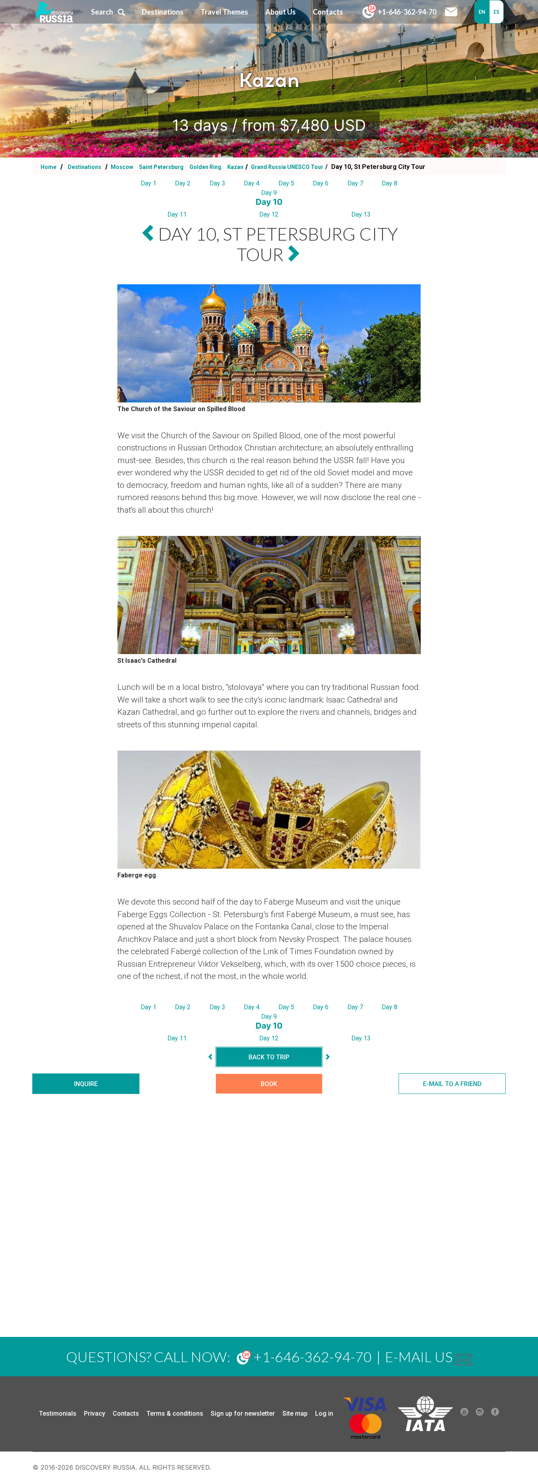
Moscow (121, 167)
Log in (324, 1413)
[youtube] (464, 1414)
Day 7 (355, 183)
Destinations (84, 167)
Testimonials (57, 1413)
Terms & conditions (175, 1413)
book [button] (269, 1084)
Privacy (94, 1413)
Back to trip (269, 1057)
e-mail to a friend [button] (452, 1084)
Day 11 (177, 214)
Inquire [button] (86, 1084)
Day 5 (286, 183)
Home (48, 167)
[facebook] (495, 1414)
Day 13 (361, 214)
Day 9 (269, 192)
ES (496, 12)
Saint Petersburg (162, 167)
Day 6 (320, 183)
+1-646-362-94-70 (406, 11)
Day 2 (183, 183)
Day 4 (252, 183)
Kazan (235, 167)
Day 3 (217, 183)
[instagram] (480, 1414)
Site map (295, 1413)
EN (482, 12)
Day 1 (148, 183)
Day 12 (268, 214)
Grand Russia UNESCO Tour (286, 167)
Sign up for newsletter (243, 1413)
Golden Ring (206, 167)
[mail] (463, 1356)
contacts (328, 11)
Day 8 (389, 183)
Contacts (126, 1413)
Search (102, 11)
